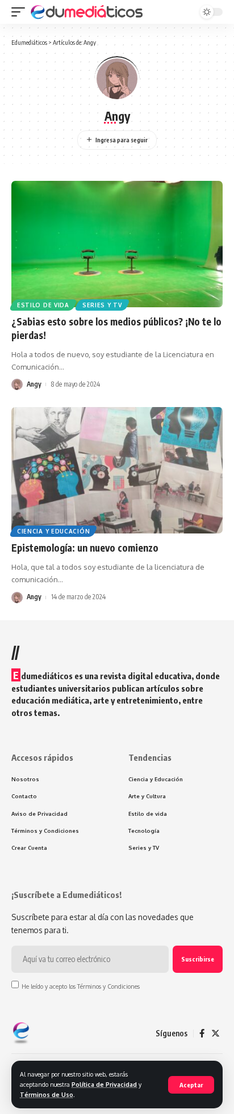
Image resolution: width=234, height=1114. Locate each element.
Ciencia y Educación (53, 531)
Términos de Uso (46, 1094)
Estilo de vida (43, 305)
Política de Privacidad (104, 1084)
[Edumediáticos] (87, 12)
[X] (215, 1033)
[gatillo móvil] (21, 12)
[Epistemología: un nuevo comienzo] (117, 470)
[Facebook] (202, 1033)
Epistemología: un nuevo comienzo (84, 547)
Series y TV (102, 305)
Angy (34, 384)
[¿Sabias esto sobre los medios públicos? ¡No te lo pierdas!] (117, 244)
